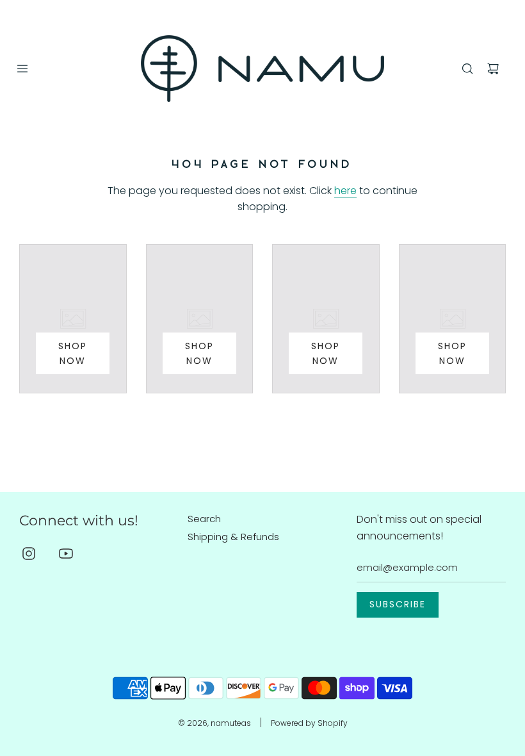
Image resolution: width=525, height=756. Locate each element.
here (345, 190)
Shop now (72, 353)
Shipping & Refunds (233, 536)
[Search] (467, 68)
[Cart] (493, 68)
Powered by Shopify (309, 723)
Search (204, 518)
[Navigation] (22, 68)
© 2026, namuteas (214, 723)
